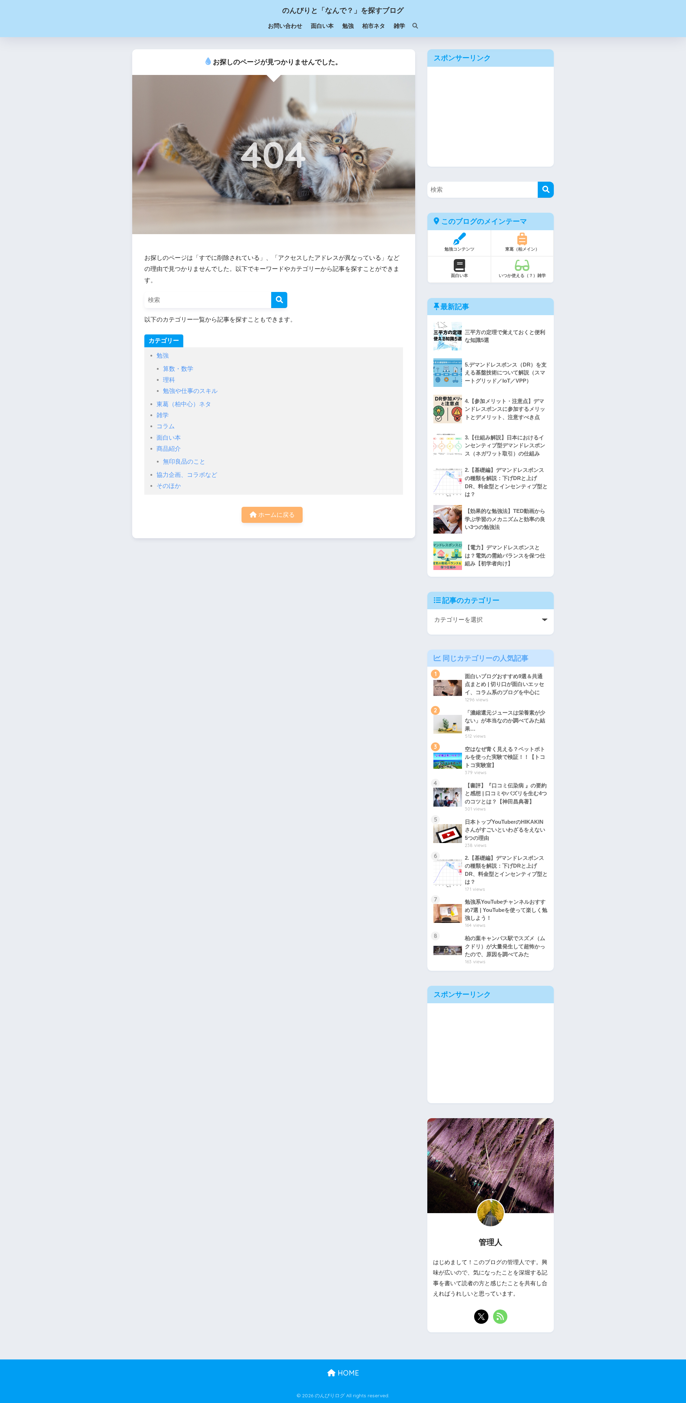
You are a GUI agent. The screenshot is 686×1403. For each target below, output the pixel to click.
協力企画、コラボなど (186, 474)
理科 (169, 380)
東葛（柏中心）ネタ (183, 404)
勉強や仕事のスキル (190, 391)
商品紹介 (168, 448)
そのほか (168, 486)
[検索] (411, 26)
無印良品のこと (184, 461)
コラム (165, 426)
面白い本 (168, 437)
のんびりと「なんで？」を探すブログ (343, 10)
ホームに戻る (276, 514)
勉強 (162, 355)
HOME (347, 1372)
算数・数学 (178, 368)
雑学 (162, 415)
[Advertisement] (490, 117)
